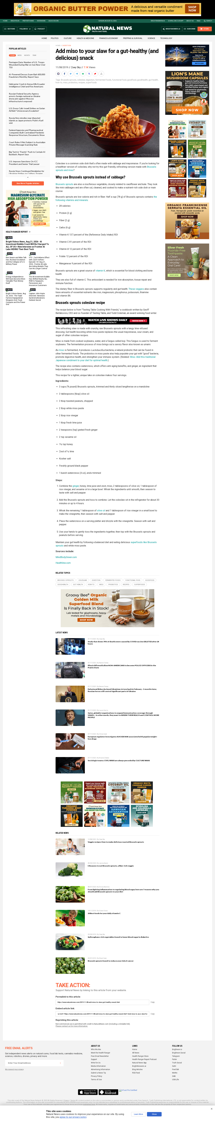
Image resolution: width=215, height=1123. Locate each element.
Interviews (41, 21)
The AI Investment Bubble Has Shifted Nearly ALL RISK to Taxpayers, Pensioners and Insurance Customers (39, 281)
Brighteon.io (177, 1049)
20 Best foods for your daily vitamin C (104, 913)
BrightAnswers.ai (158, 21)
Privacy (66, 1100)
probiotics (73, 82)
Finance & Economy (108, 38)
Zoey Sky (76, 67)
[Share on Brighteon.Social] (59, 73)
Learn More (138, 1114)
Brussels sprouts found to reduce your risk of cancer (111, 961)
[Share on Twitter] (71, 73)
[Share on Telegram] (77, 73)
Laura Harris (103, 710)
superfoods (91, 82)
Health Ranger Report (17, 232)
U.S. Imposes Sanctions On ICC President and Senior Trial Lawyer (24, 162)
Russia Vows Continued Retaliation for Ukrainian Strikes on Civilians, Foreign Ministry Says (26, 173)
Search (209, 21)
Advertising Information (100, 1069)
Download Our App (175, 21)
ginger (76, 486)
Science (151, 38)
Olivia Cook (103, 734)
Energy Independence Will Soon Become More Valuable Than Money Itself (15, 280)
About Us (190, 21)
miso (65, 82)
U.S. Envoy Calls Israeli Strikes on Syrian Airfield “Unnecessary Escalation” (27, 109)
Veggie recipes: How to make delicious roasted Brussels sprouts (116, 842)
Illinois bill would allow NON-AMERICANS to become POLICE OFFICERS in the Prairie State (122, 666)
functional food (119, 80)
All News (135, 1053)
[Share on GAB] (83, 73)
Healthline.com (63, 563)
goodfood (131, 80)
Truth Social (177, 1063)
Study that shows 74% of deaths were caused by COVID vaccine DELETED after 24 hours (123, 642)
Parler (174, 1059)
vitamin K (100, 270)
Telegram (176, 1056)
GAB (174, 1076)
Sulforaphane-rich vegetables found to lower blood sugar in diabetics (118, 937)
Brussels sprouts (68, 80)
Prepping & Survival (132, 38)
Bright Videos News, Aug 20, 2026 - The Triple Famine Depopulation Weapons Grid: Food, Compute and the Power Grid (16, 299)
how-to (59, 82)
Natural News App (139, 1063)
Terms (72, 1100)
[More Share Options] (102, 73)
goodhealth (142, 80)
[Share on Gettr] (95, 73)
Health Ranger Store (140, 1056)
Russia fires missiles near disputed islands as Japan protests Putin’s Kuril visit (26, 120)
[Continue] (60, 1063)
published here (89, 1104)
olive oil (101, 510)
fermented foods (103, 80)
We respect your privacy (14, 1069)
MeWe (174, 1073)
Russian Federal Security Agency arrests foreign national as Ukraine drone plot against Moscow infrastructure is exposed (24, 97)
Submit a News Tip (98, 1073)
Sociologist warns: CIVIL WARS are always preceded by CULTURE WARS (119, 760)
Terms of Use (96, 1080)
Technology (166, 38)
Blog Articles (137, 1069)
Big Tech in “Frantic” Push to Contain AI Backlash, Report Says (27, 153)
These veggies (136, 289)
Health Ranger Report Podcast (144, 1059)
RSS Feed (136, 1073)
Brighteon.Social (178, 1053)
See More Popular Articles (28, 183)
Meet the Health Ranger (100, 1053)
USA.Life (175, 1080)
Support (94, 1059)
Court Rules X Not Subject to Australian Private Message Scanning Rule (27, 143)
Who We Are (96, 1049)
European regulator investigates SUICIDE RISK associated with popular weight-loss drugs (122, 738)
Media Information (98, 1066)
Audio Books (54, 21)
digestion (90, 80)
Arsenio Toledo (104, 758)
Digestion (66, 46)
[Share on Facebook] (65, 73)
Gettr (174, 1066)
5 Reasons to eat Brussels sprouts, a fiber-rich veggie (111, 866)
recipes (81, 82)
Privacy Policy (96, 1076)
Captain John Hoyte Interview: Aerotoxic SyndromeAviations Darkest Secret (37, 297)
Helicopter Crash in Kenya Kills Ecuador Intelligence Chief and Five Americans (27, 85)
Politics (55, 38)
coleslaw (81, 80)
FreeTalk (175, 1069)
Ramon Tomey (103, 663)
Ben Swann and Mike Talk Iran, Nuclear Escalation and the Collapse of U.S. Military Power (16, 261)
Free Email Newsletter (100, 1056)
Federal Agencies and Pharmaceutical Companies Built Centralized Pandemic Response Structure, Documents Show (27, 132)
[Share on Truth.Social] (89, 73)
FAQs (198, 21)
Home (5, 21)
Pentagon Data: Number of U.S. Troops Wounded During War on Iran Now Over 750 (27, 65)
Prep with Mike (28, 21)
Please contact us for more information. (72, 1026)
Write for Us (95, 1063)
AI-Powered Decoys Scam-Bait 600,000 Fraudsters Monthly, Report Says (27, 75)
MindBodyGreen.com (66, 557)
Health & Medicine (85, 38)
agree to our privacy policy (73, 1117)
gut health (153, 80)
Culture (68, 38)
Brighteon (15, 21)
